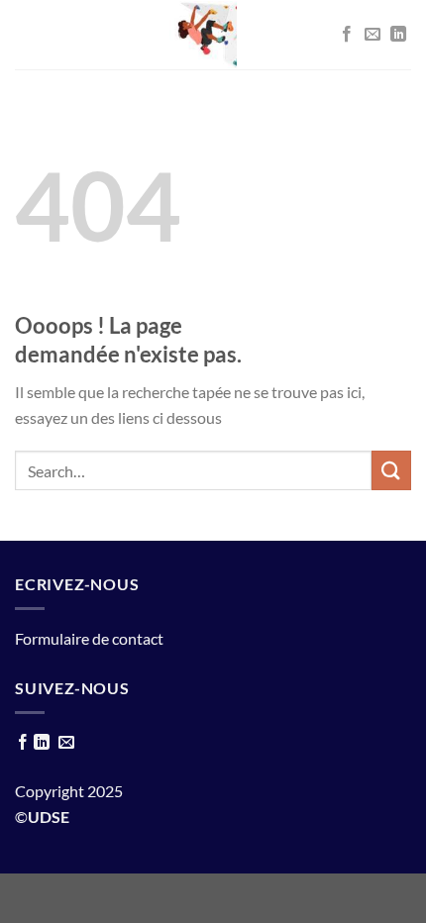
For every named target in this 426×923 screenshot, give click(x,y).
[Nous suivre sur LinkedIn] (398, 35)
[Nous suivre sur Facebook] (347, 35)
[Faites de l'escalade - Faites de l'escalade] (203, 34)
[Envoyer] (391, 470)
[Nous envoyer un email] (372, 35)
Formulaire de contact (89, 638)
